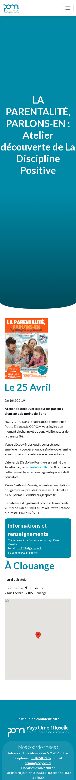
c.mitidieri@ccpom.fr (29, 548)
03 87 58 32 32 (41, 758)
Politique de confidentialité (38, 719)
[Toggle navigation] (68, 8)
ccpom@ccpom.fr (38, 763)
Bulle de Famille (36, 467)
